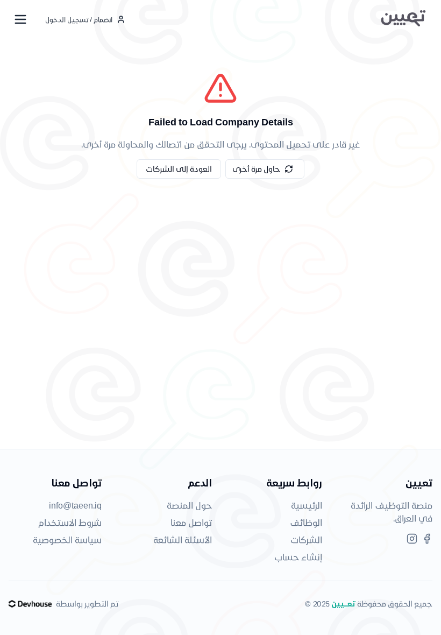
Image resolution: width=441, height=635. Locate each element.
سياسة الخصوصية (67, 539)
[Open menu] (20, 19)
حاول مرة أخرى (256, 168)
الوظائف (306, 522)
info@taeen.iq (75, 505)
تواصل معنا (191, 522)
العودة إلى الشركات (179, 168)
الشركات (306, 539)
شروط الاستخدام (70, 522)
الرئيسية (306, 505)
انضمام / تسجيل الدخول (78, 19)
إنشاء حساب (298, 557)
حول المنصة (189, 505)
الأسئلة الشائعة (182, 539)
